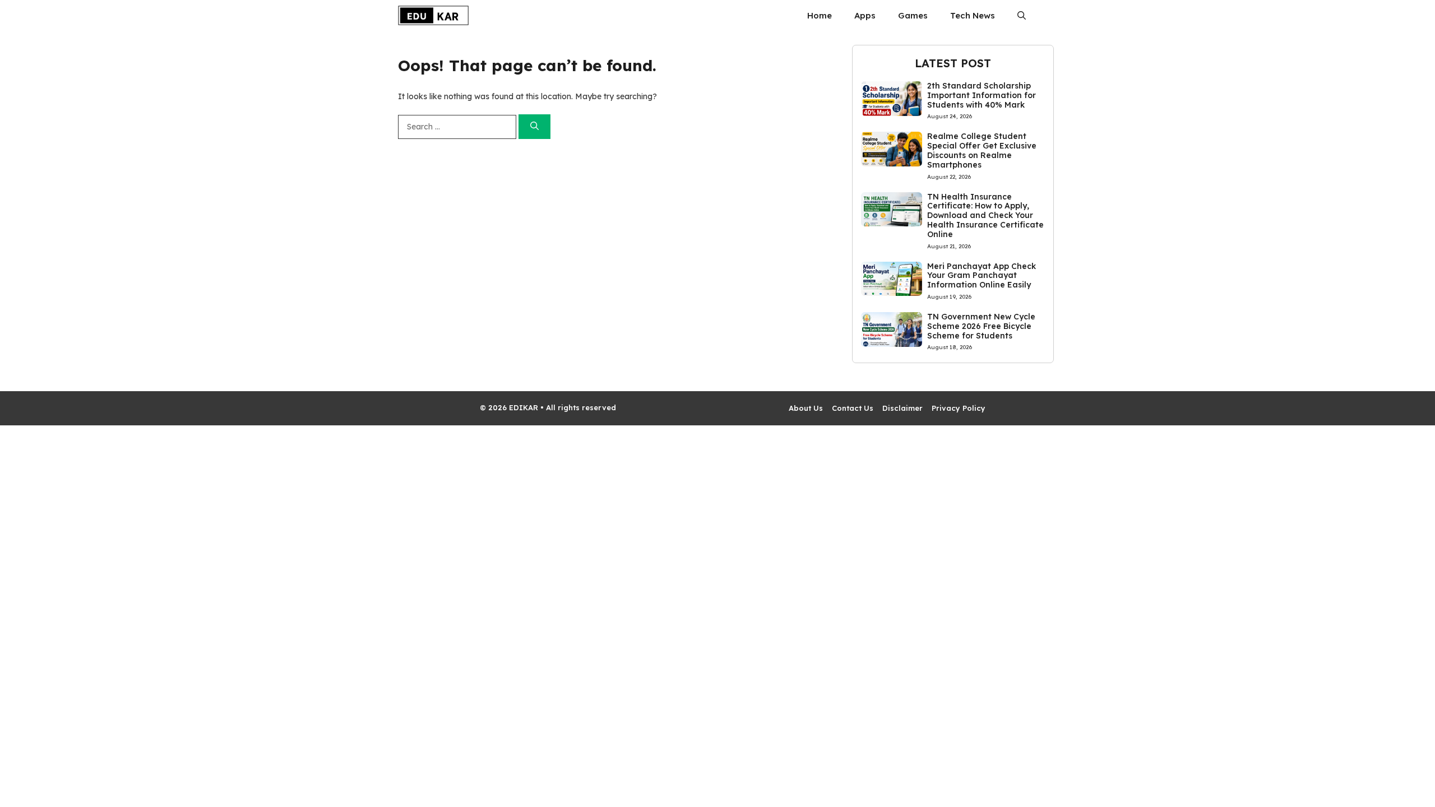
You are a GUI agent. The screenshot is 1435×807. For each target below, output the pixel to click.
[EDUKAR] (433, 15)
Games (913, 15)
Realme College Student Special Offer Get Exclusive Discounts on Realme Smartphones (981, 150)
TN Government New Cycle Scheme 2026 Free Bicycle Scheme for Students (981, 326)
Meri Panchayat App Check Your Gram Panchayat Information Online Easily (981, 275)
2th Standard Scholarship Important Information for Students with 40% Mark (981, 95)
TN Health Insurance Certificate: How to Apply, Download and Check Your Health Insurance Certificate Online (985, 215)
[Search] (534, 127)
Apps (865, 15)
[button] (1021, 15)
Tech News (972, 15)
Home (819, 15)
